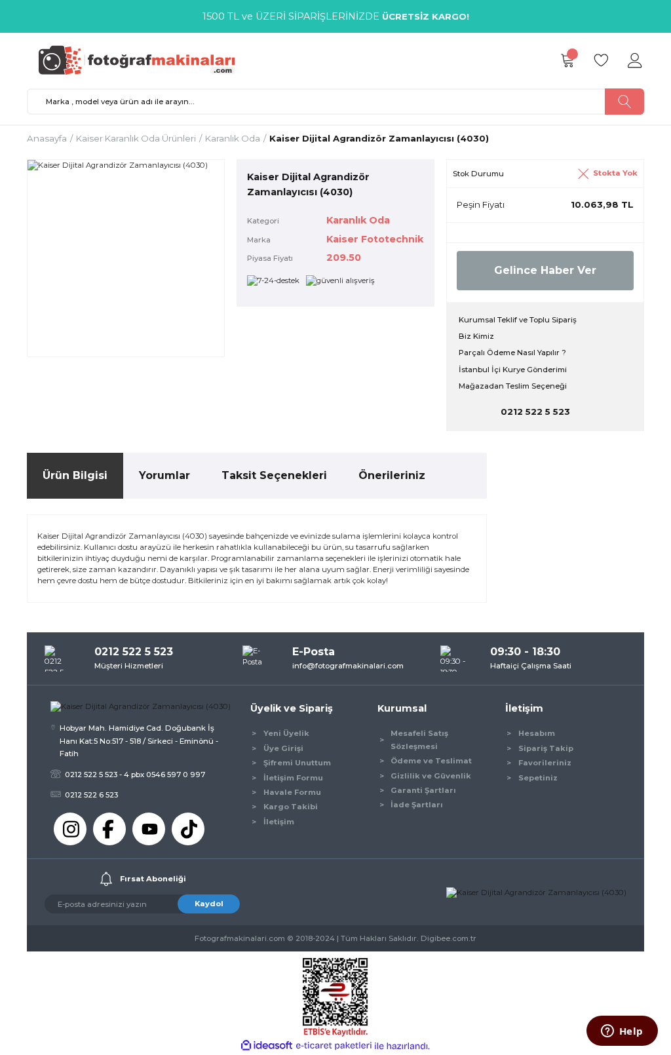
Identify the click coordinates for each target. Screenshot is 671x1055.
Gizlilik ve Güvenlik (431, 775)
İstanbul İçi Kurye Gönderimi (513, 369)
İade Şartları (417, 804)
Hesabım (536, 733)
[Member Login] (635, 61)
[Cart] (567, 61)
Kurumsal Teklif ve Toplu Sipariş (518, 319)
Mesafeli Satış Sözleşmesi (419, 739)
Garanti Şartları (423, 790)
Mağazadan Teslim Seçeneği (513, 386)
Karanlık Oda (358, 220)
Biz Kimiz (476, 336)
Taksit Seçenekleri (274, 475)
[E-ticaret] (334, 1046)
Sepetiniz (538, 777)
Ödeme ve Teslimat (431, 760)
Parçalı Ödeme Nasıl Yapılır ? (512, 352)
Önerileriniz (391, 475)
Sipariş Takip (545, 748)
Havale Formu (292, 792)
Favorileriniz (544, 762)
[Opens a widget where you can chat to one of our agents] (622, 1032)
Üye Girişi (283, 748)
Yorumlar (164, 475)
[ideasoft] (266, 1046)
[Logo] (143, 60)
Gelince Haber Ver (545, 270)
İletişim (278, 821)
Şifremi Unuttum (297, 762)
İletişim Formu (293, 777)
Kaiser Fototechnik (374, 239)
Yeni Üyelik (286, 733)
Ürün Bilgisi (75, 475)
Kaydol (209, 903)
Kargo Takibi (290, 806)
